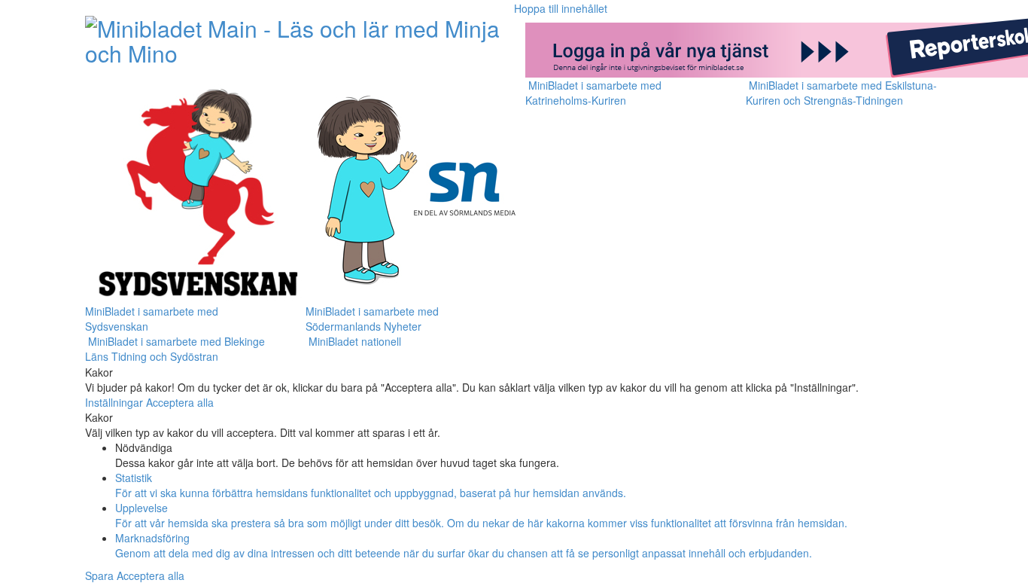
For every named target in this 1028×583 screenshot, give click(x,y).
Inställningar (115, 402)
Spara (101, 575)
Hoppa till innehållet (560, 8)
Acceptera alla (180, 402)
